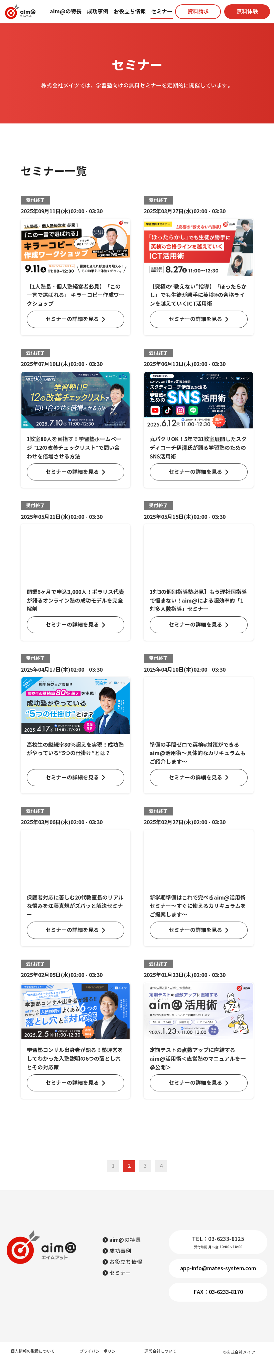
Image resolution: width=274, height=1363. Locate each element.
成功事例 (97, 11)
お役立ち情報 (130, 11)
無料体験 (247, 11)
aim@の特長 (66, 11)
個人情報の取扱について (33, 1351)
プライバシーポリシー (100, 1351)
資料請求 (198, 11)
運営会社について (160, 1351)
